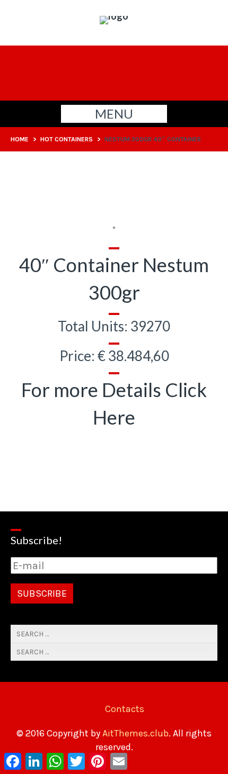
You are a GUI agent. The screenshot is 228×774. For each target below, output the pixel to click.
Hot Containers (66, 139)
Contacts (124, 709)
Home (20, 139)
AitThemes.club (135, 733)
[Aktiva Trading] (114, 16)
